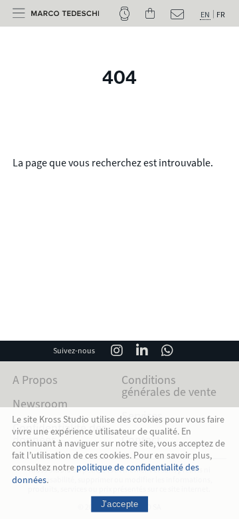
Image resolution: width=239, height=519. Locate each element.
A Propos (35, 380)
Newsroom (40, 404)
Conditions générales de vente (168, 386)
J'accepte (120, 503)
